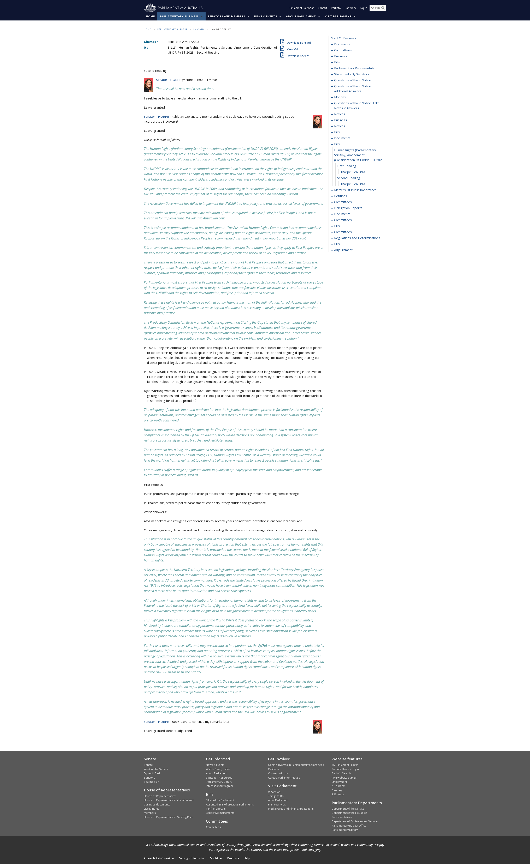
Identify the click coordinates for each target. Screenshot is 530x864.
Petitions (273, 769)
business (340, 56)
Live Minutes (151, 808)
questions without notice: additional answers (353, 88)
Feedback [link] (233, 858)
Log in (363, 8)
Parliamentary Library (219, 782)
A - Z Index (338, 786)
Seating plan (151, 782)
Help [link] (247, 858)
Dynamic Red (152, 773)
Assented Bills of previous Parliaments (230, 804)
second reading (348, 178)
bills (337, 62)
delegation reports (348, 208)
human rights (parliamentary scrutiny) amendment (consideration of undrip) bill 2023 (359, 155)
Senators (149, 777)
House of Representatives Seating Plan (168, 817)
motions (340, 97)
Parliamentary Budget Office (349, 825)
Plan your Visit (276, 804)
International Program (219, 786)
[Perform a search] (383, 8)
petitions (340, 196)
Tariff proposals (216, 808)
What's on (274, 792)
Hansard (198, 29)
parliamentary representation (355, 68)
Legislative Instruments (220, 813)
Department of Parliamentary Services (355, 821)
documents (342, 44)
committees (343, 50)
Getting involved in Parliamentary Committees (296, 765)
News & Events (265, 16)
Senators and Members (226, 16)
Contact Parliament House (284, 777)
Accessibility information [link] (159, 858)
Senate (148, 765)
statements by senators (351, 74)
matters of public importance (355, 190)
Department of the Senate (348, 808)
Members (150, 813)
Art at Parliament (278, 800)
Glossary (337, 790)
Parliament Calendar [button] (301, 8)
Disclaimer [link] (216, 858)
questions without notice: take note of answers (356, 105)
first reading (346, 166)
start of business (343, 38)
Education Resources (219, 777)
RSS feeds (338, 794)
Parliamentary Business (179, 16)
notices (339, 114)
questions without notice (352, 80)
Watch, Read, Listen (218, 769)
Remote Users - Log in (345, 769)
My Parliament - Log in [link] (345, 765)
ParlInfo (336, 8)
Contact (322, 8)
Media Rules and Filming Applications (291, 808)
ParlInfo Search (341, 773)
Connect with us (278, 773)
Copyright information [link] (191, 858)
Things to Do (276, 796)
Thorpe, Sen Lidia (352, 172)
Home (150, 16)
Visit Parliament (338, 16)
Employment (339, 782)
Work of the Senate (156, 769)
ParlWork (350, 8)
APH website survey (344, 777)
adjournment (343, 250)
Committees (213, 827)
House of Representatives (160, 796)
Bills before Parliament (220, 800)
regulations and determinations (357, 238)
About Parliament (301, 16)
